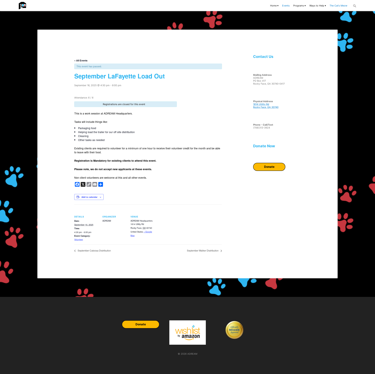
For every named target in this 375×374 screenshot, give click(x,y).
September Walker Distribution (203, 250)
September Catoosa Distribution (94, 250)
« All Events (80, 60)
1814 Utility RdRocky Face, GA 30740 (265, 106)
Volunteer (78, 239)
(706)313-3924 (261, 127)
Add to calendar (89, 196)
